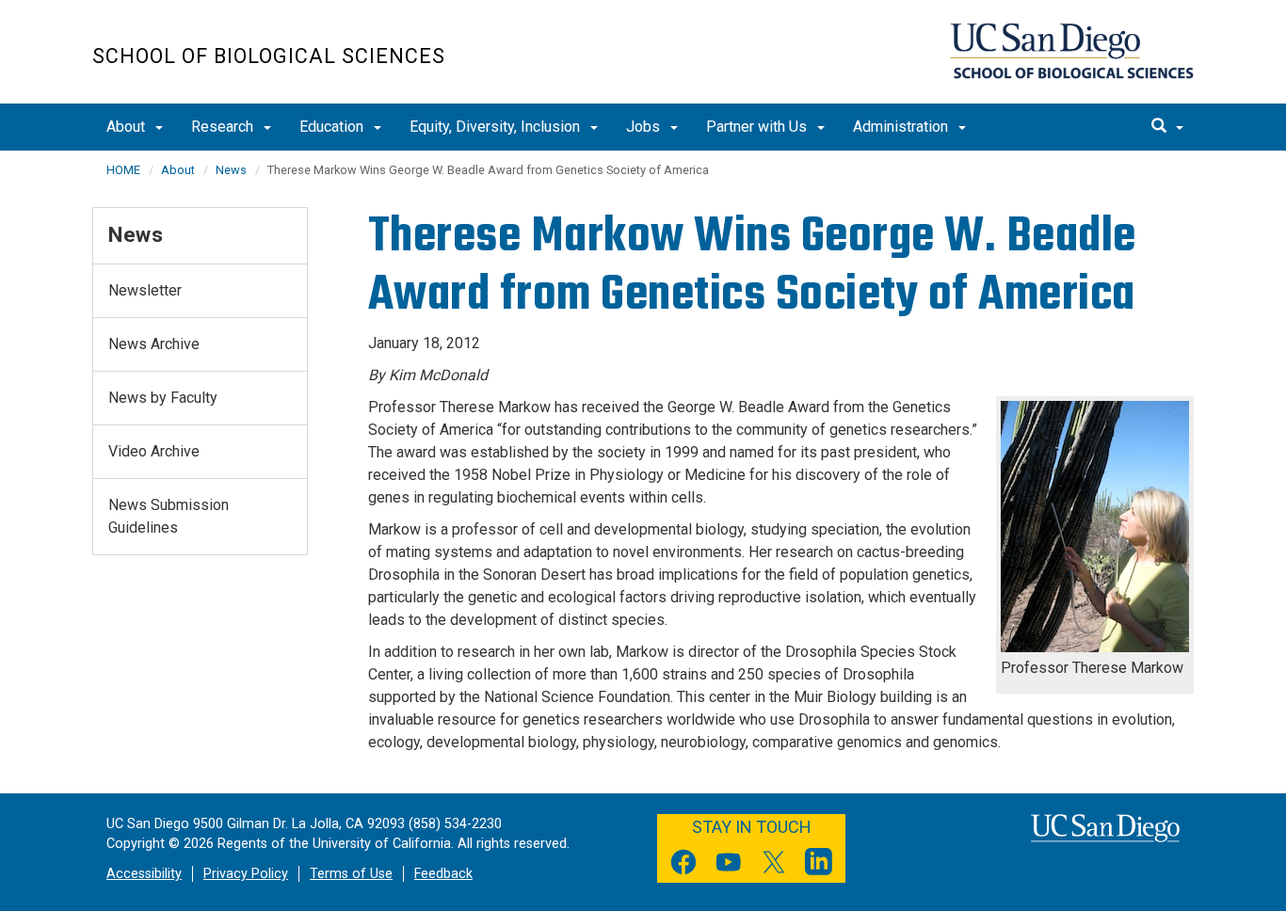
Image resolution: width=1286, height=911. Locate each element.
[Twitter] (774, 865)
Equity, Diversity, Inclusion (497, 127)
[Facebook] (683, 865)
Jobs (645, 127)
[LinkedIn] (819, 865)
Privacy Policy (245, 874)
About (127, 127)
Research (224, 127)
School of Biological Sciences (268, 56)
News (231, 170)
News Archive (154, 344)
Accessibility (144, 874)
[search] (1167, 127)
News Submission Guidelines (168, 516)
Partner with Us (758, 127)
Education (333, 127)
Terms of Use (351, 874)
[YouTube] (729, 865)
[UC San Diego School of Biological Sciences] (1072, 51)
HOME (123, 170)
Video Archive (154, 451)
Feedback (443, 874)
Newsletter (145, 290)
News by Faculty (162, 398)
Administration (902, 127)
